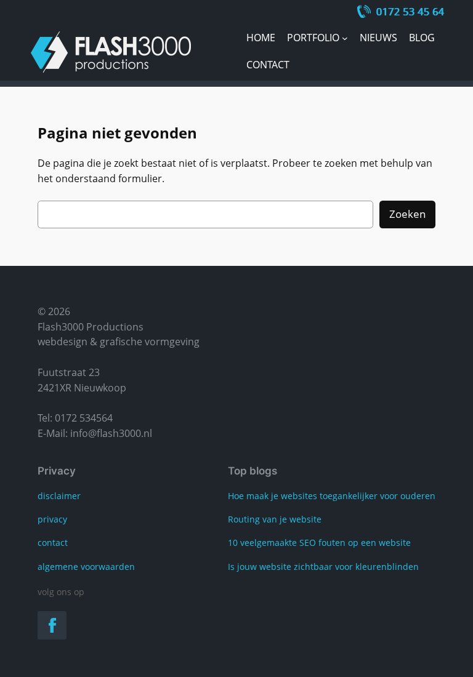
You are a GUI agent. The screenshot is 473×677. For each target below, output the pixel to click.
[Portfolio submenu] (345, 38)
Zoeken (407, 214)
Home (260, 37)
